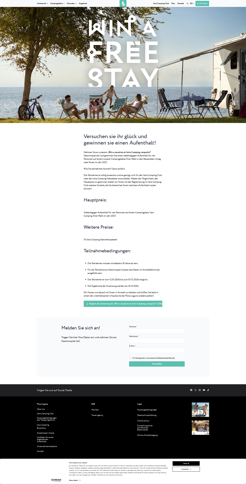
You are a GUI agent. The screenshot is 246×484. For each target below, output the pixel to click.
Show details (73, 480)
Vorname (133, 326)
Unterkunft (41, 3)
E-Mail (132, 346)
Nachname (134, 336)
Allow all (186, 463)
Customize (185, 469)
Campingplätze (56, 3)
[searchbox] (168, 7)
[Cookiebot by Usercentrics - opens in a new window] (56, 480)
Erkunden (71, 3)
